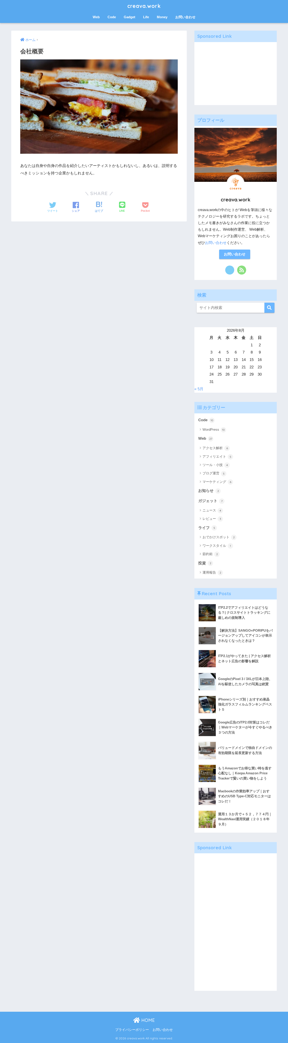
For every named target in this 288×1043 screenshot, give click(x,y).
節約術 (210, 554)
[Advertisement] (235, 73)
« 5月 (198, 389)
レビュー (211, 518)
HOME (147, 1020)
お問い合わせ (185, 17)
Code (112, 17)
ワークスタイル (216, 545)
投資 (204, 563)
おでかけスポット (218, 537)
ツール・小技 (215, 465)
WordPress (213, 429)
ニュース (211, 510)
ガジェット (210, 501)
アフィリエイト (216, 456)
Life (146, 17)
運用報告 (211, 572)
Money (162, 17)
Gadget (129, 17)
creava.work (144, 6)
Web (96, 17)
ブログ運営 (213, 473)
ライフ (206, 528)
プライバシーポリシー (132, 1030)
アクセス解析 (215, 448)
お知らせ (208, 491)
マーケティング (216, 482)
